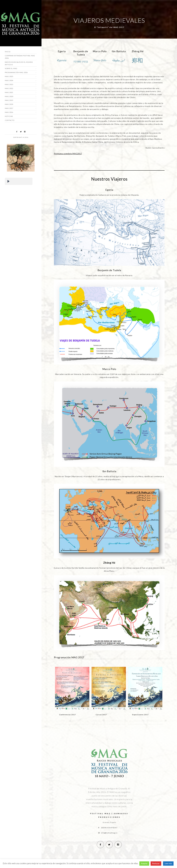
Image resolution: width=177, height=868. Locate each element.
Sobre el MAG (11, 68)
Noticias (9, 116)
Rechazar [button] (156, 863)
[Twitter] (20, 132)
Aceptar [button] (144, 863)
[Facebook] (16, 132)
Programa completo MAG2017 (68, 153)
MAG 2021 (9, 92)
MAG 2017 (9, 108)
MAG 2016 (9, 112)
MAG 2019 (9, 100)
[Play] (8, 181)
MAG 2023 (9, 84)
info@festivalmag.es (109, 833)
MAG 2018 (9, 104)
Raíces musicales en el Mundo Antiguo (19, 63)
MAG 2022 (9, 88)
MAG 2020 (9, 96)
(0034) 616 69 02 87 (109, 828)
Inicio (7, 51)
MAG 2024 (9, 80)
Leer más (168, 863)
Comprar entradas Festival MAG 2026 (20, 57)
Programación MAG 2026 (16, 72)
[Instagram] (24, 132)
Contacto (9, 120)
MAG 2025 (9, 76)
